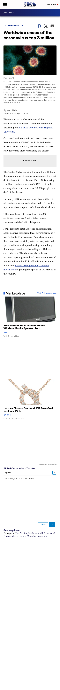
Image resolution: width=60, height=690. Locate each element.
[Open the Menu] (5, 4)
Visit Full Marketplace (47, 293)
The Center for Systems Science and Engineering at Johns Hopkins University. (29, 535)
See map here (11, 530)
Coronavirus (13, 25)
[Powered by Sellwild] (52, 464)
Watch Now (51, 4)
